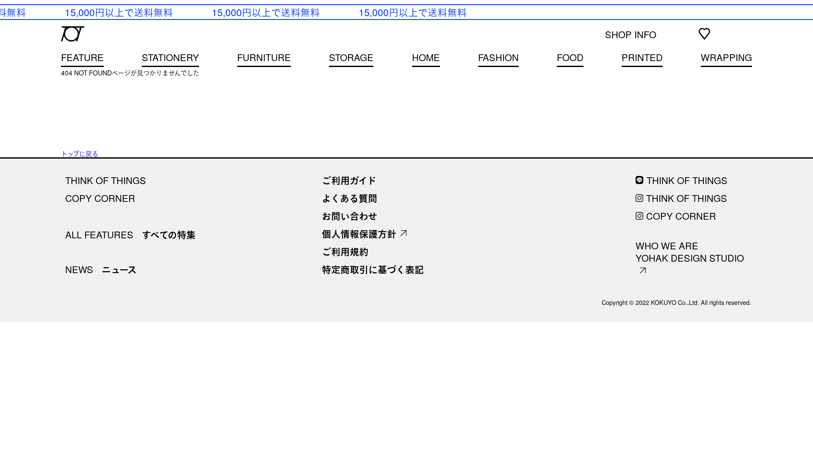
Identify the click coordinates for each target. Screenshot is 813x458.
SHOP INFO (630, 34)
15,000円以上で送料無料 (117, 12)
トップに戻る (79, 153)
